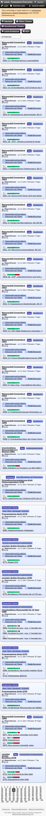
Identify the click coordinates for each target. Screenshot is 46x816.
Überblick (8, 21)
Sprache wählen (38, 6)
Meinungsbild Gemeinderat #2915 (13, 97)
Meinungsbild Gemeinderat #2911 (13, 368)
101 (42, 800)
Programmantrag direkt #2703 (14, 654)
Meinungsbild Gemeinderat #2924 (13, 70)
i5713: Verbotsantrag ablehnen (15, 676)
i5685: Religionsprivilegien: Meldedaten (18, 530)
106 (21, 801)
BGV (27, 31)
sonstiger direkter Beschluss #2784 (17, 578)
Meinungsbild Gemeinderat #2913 (13, 205)
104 (12, 801)
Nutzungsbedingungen (19, 809)
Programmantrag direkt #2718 (14, 514)
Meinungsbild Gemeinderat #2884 (13, 717)
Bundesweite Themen (10, 508)
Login (6, 6)
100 (37, 800)
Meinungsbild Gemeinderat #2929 (13, 260)
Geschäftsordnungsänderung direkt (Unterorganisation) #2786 (17, 481)
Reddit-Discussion (34, 54)
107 (26, 801)
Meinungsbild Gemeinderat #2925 (13, 43)
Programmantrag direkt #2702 (14, 691)
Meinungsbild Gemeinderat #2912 (13, 286)
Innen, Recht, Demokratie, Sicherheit (15, 511)
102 (2, 801)
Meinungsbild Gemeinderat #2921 (13, 341)
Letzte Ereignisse (11, 31)
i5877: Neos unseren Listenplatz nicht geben (20, 735)
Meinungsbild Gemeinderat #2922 (13, 232)
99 (33, 800)
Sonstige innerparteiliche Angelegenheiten (17, 543)
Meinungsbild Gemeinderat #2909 (13, 422)
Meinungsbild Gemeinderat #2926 (13, 314)
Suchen (40, 2)
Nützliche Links (19, 6)
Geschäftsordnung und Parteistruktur (29, 477)
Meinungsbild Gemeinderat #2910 (13, 395)
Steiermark (10, 477)
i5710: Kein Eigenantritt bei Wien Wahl (18, 774)
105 (16, 801)
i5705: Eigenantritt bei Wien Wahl (16, 779)
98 (29, 800)
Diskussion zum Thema (13, 54)
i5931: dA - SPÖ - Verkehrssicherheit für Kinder (21, 142)
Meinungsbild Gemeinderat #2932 (13, 124)
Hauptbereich (38, 43)
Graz (29, 43)
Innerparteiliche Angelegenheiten (31, 754)
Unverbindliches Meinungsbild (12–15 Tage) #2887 (20, 611)
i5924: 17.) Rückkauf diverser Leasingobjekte (21, 61)
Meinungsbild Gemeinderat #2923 (13, 178)
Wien (22, 448)
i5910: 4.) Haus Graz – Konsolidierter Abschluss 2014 (24, 385)
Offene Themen (25, 21)
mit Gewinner (6, 37)
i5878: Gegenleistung (11, 740)
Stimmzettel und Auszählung (15, 52)
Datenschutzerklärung (36, 809)
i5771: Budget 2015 (10, 562)
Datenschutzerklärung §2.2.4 (23, 814)
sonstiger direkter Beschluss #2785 (17, 546)
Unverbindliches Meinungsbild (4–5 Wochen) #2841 (10, 450)
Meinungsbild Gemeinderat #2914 (13, 151)
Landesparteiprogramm (34, 448)
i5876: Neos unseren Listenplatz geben (18, 745)
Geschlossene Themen (14, 26)
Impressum (6, 809)
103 (7, 801)
